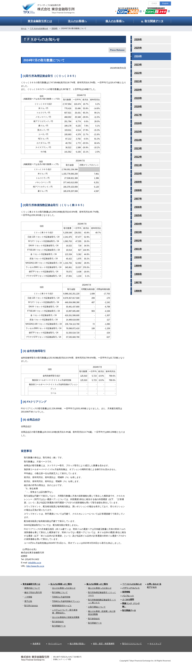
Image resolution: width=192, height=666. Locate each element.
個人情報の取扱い (77, 644)
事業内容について (32, 588)
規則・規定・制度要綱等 (103, 644)
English (165, 3)
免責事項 (36, 644)
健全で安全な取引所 (33, 592)
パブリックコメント (131, 588)
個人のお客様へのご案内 (97, 584)
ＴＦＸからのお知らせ (132, 584)
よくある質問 (128, 599)
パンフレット (128, 596)
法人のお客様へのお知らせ (63, 588)
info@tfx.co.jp (34, 562)
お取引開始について (97, 607)
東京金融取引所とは (31, 584)
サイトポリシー (55, 644)
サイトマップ (155, 644)
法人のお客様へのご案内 (61, 584)
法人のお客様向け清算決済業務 (65, 617)
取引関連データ (59, 626)
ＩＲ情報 (28, 597)
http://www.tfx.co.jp (35, 566)
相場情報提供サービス (62, 605)
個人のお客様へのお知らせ (99, 588)
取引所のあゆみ (31, 605)
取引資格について (60, 592)
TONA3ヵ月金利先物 (61, 597)
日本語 (154, 3)
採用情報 (126, 592)
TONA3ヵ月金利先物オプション (66, 601)
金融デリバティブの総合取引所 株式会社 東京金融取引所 (51, 6)
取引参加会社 (58, 622)
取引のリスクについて (132, 644)
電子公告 (28, 601)
